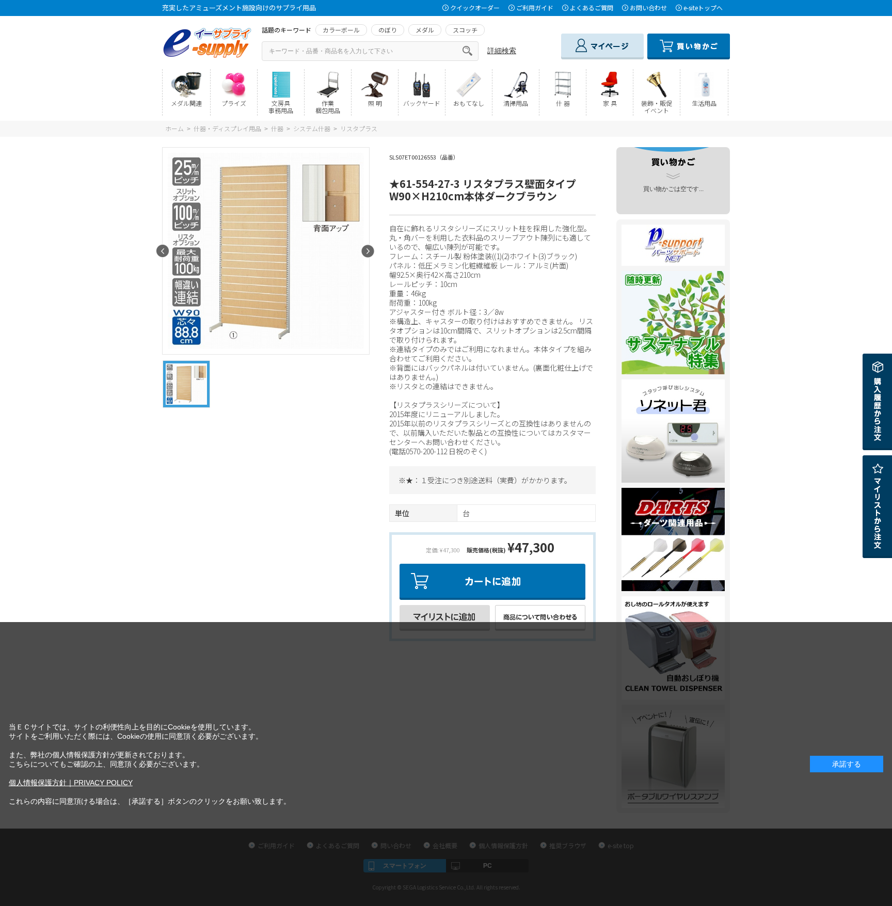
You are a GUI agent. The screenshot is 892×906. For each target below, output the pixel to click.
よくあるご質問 (591, 7)
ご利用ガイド (534, 7)
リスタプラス (358, 128)
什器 (277, 128)
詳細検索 (501, 50)
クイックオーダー (475, 7)
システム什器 (311, 128)
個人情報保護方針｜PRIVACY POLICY (71, 782)
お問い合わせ (648, 7)
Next (368, 251)
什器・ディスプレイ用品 (227, 128)
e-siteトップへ (703, 7)
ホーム (174, 128)
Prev (163, 251)
